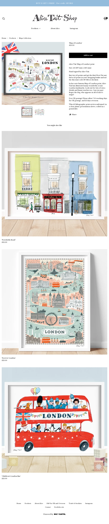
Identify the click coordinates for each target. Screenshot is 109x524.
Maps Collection (25, 38)
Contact (48, 507)
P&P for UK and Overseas (56, 503)
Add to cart (88, 55)
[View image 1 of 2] (27, 112)
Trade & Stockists (75, 503)
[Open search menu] (4, 18)
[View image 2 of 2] (39, 112)
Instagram (74, 28)
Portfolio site (59, 507)
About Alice (55, 28)
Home (4, 38)
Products (12, 38)
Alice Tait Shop (44, 18)
